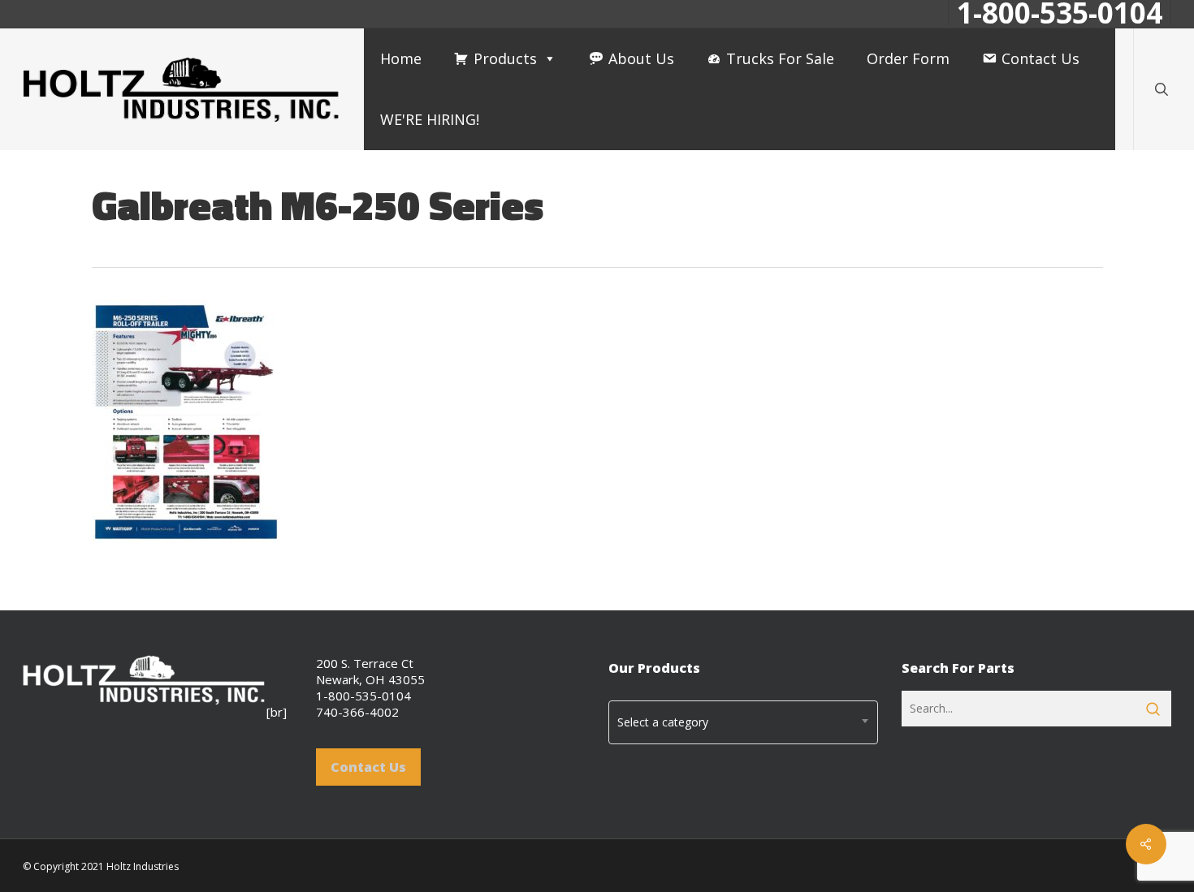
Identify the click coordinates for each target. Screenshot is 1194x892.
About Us (641, 58)
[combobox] (743, 722)
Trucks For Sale (780, 58)
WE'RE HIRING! (429, 119)
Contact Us (1040, 58)
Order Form (908, 58)
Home (401, 58)
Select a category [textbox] (662, 722)
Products (505, 58)
